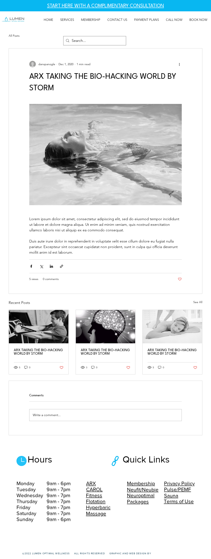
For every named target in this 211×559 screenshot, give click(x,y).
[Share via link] (61, 266)
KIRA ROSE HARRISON (166, 553)
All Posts (14, 36)
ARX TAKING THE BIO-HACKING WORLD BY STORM (38, 351)
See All (197, 302)
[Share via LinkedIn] (51, 266)
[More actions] (179, 64)
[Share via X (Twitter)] (41, 266)
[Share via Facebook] (31, 266)
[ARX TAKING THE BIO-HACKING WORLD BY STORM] (38, 326)
